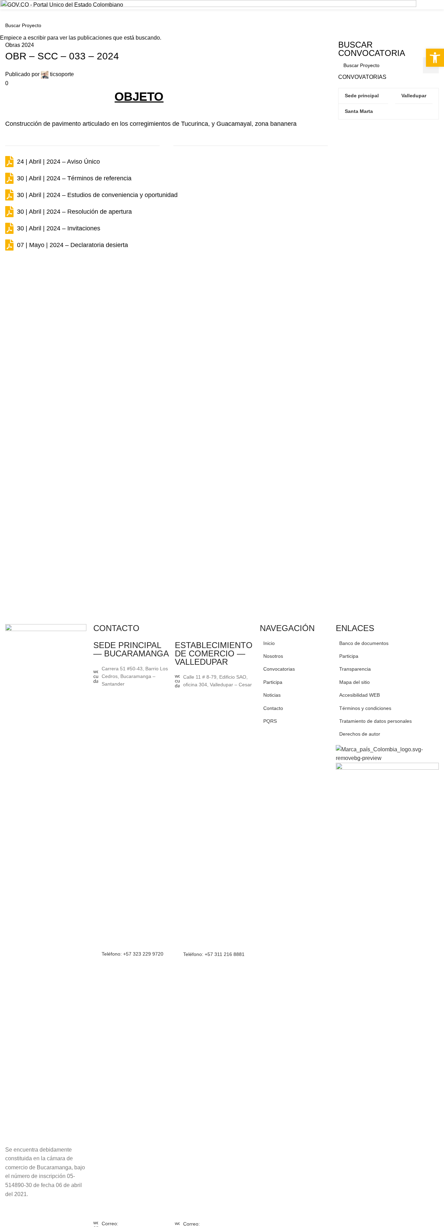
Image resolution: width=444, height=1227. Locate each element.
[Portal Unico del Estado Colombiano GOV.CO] (62, 4)
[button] (435, 58)
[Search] (438, 17)
